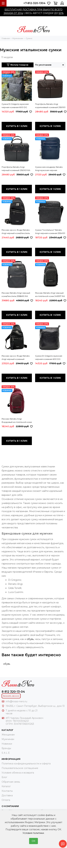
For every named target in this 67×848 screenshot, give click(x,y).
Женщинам (8, 734)
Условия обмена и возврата (18, 772)
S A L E (6, 752)
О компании (10, 806)
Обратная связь (11, 781)
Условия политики (33, 833)
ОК (33, 841)
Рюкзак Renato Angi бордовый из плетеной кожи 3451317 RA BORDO (17, 421)
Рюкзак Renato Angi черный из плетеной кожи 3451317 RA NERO (50, 295)
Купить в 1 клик (16, 126)
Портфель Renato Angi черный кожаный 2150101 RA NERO (16, 169)
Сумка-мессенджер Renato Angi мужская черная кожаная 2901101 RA (49, 169)
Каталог (6, 786)
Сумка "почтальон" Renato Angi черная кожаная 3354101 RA (50, 232)
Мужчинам (8, 739)
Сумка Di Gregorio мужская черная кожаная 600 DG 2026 (48, 358)
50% (61, 13)
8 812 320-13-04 (13, 691)
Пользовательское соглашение (20, 768)
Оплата (6, 800)
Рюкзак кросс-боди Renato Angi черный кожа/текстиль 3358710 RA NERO (16, 232)
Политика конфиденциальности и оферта (26, 763)
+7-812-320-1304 (34, 3)
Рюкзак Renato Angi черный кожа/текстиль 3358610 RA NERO (16, 295)
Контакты (7, 790)
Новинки (7, 743)
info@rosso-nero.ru (16, 701)
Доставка (7, 795)
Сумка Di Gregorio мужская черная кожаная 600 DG (15, 106)
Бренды (6, 748)
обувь (30, 639)
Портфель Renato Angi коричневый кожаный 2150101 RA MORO (50, 106)
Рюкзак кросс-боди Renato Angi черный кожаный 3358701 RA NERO (16, 358)
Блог (4, 777)
